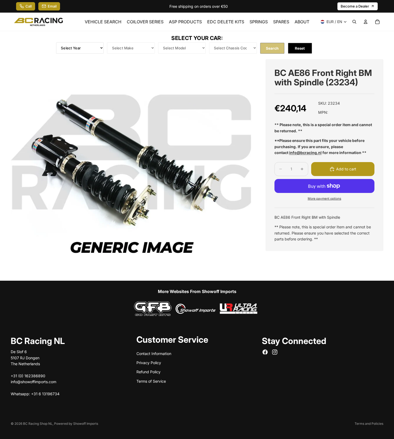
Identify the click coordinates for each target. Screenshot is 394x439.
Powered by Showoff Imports (76, 424)
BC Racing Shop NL (38, 424)
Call (28, 6)
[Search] (354, 22)
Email (52, 6)
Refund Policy (148, 372)
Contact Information (153, 353)
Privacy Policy (148, 362)
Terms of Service (151, 381)
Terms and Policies (369, 424)
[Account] (365, 22)
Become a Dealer (355, 6)
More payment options (324, 198)
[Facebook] (265, 352)
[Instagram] (275, 352)
